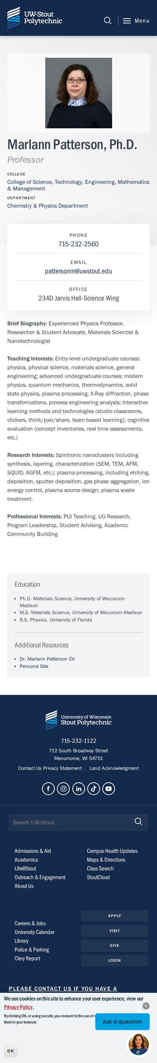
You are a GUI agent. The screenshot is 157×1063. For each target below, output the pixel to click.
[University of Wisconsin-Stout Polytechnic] (78, 722)
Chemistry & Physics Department (47, 206)
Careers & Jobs (30, 923)
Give (114, 945)
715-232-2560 (78, 244)
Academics (26, 859)
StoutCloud (98, 877)
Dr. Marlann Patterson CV (47, 659)
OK (10, 1051)
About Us (24, 886)
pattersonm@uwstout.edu (78, 271)
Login (114, 960)
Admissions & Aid (33, 851)
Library (21, 941)
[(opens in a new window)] (48, 788)
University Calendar (34, 932)
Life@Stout (25, 868)
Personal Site (34, 666)
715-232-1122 (78, 741)
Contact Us (30, 768)
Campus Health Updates (112, 851)
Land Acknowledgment (113, 768)
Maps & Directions (106, 859)
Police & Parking (32, 949)
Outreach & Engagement (40, 877)
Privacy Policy (18, 1007)
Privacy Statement (63, 768)
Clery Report (27, 958)
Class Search (100, 868)
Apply (115, 915)
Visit (115, 930)
